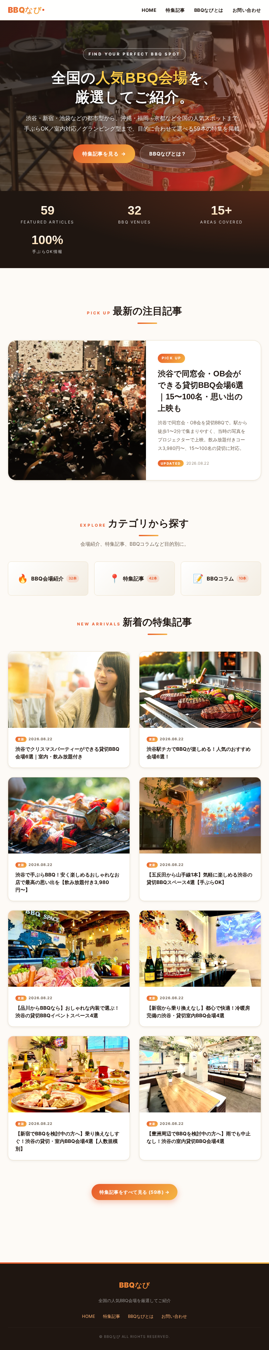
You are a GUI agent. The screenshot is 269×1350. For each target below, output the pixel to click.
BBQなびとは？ (167, 154)
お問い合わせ (247, 10)
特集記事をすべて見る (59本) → (134, 1192)
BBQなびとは (208, 10)
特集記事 (175, 10)
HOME (149, 10)
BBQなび (25, 10)
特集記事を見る (104, 154)
